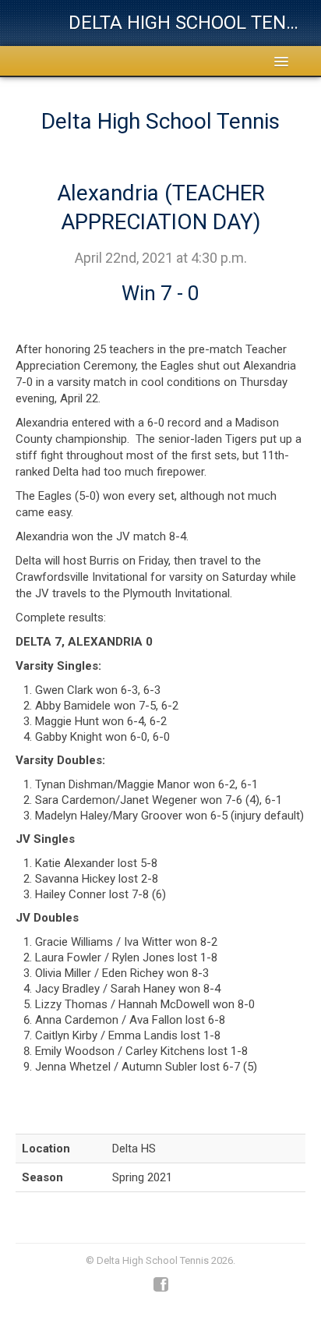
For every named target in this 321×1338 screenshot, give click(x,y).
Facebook (160, 1285)
